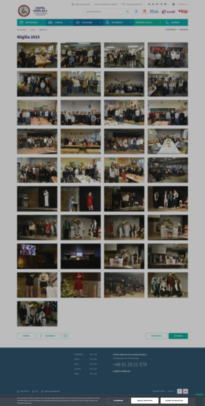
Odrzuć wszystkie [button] (144, 400)
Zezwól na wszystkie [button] (174, 400)
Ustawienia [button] (118, 400)
